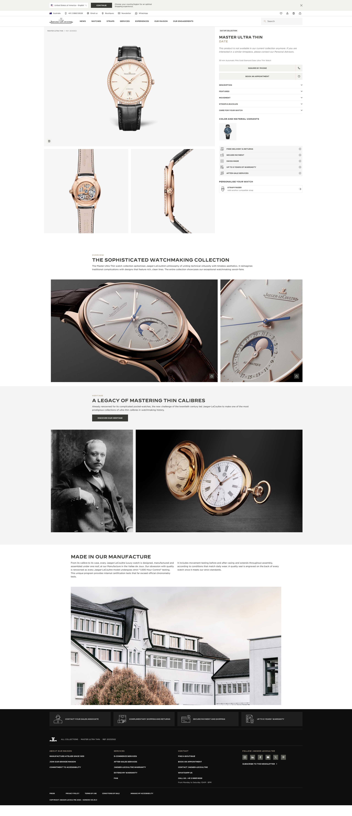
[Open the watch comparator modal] (294, 13)
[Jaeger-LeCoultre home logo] (53, 739)
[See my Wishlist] (281, 13)
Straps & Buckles (228, 104)
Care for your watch (231, 110)
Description (225, 85)
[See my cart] (300, 13)
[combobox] (281, 21)
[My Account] (287, 13)
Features (224, 91)
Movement (224, 98)
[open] (265, 21)
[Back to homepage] (61, 21)
